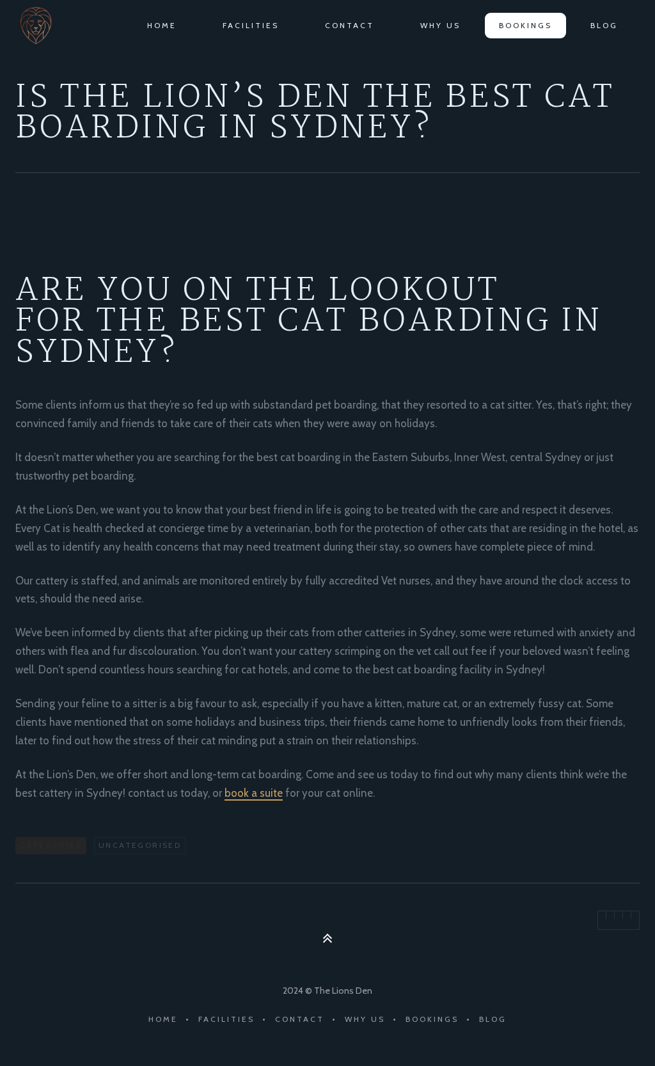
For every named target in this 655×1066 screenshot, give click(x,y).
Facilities (251, 25)
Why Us (440, 25)
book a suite (254, 793)
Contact (349, 25)
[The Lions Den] (38, 26)
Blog (604, 25)
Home (162, 25)
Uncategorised (140, 845)
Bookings (525, 25)
